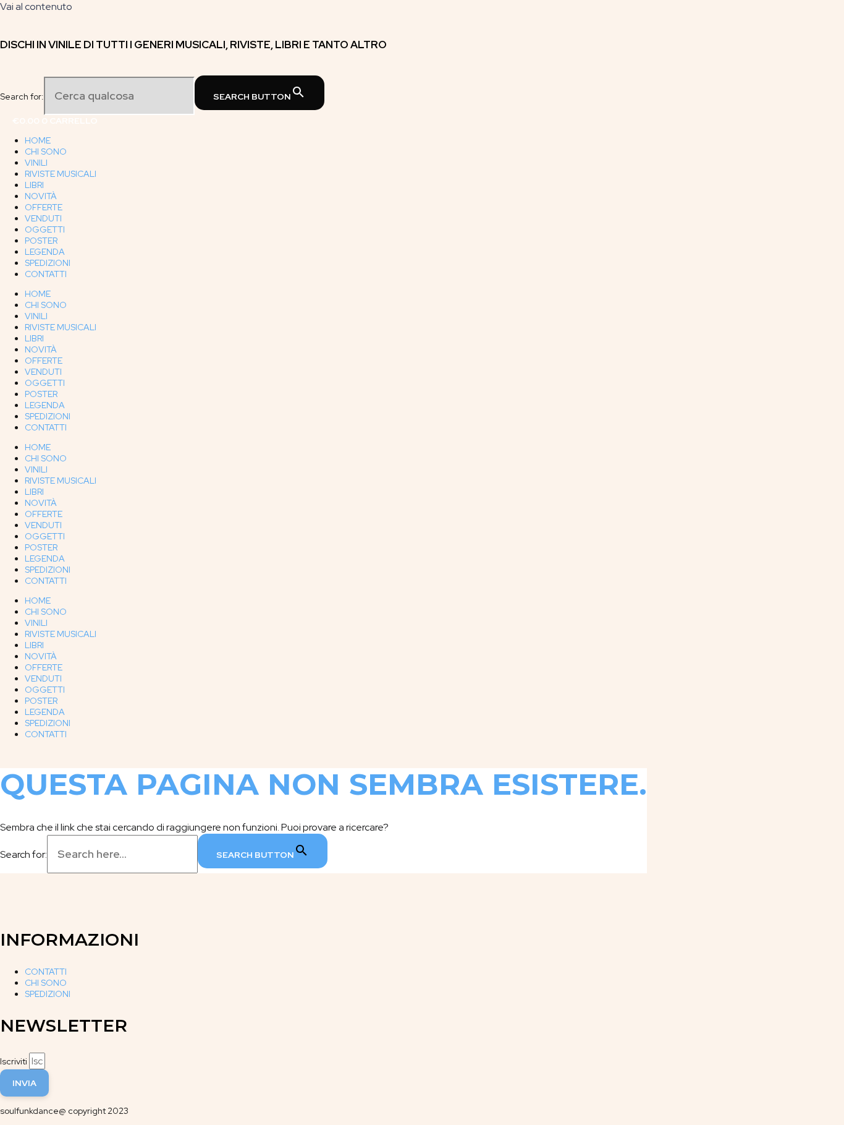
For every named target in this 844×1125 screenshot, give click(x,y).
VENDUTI (43, 218)
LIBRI (34, 184)
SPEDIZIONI (47, 262)
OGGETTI (45, 229)
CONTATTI (46, 274)
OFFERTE (43, 207)
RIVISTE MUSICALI (60, 173)
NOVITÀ (41, 196)
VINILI (36, 162)
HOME (38, 140)
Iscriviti (14, 1061)
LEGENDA (45, 251)
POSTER (41, 240)
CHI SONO (46, 151)
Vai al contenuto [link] (36, 6)
